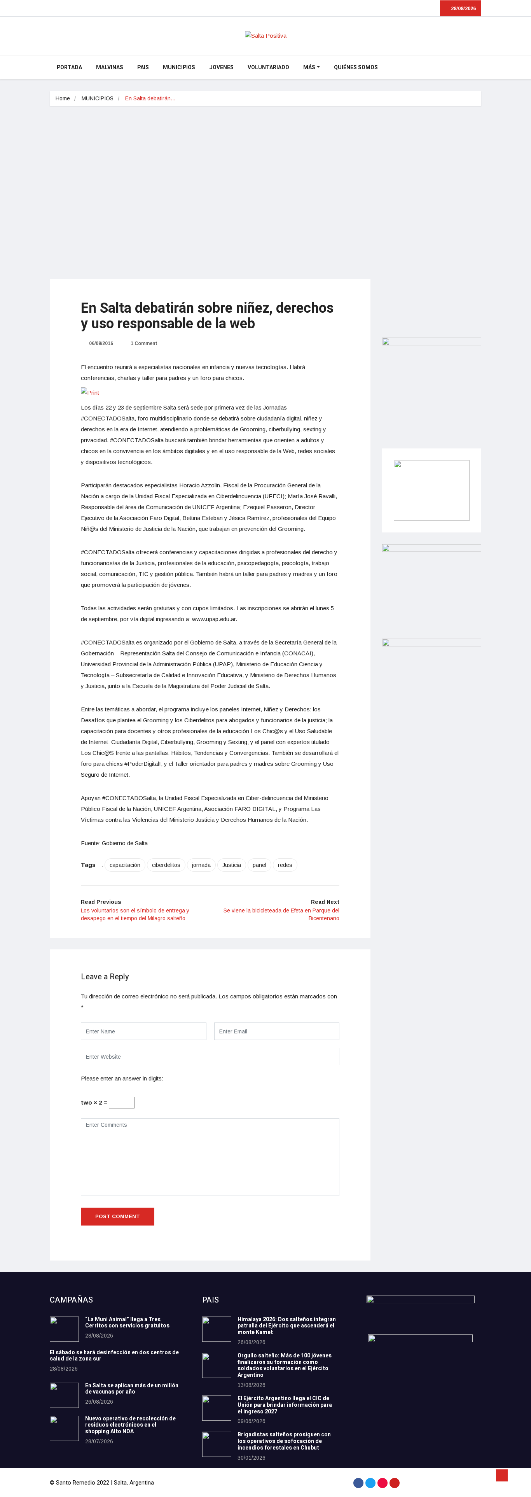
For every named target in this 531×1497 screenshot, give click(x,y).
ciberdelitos (166, 865)
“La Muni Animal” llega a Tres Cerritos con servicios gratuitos (127, 1322)
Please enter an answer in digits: (122, 1078)
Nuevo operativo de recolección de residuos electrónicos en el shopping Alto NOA (130, 1425)
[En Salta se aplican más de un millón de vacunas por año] (64, 1395)
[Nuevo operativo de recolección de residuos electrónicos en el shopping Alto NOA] (64, 1428)
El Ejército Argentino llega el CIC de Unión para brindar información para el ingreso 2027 (285, 1405)
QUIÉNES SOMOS (356, 67)
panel (259, 865)
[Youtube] (395, 1483)
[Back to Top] (502, 1475)
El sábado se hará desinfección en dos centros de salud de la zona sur (114, 1355)
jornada (201, 865)
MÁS (309, 67)
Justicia (231, 865)
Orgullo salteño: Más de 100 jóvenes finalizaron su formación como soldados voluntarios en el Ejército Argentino (285, 1365)
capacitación (125, 865)
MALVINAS (109, 67)
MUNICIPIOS (179, 67)
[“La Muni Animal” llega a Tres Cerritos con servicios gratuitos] (64, 1329)
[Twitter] (370, 1483)
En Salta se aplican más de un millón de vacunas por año (131, 1388)
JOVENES (221, 67)
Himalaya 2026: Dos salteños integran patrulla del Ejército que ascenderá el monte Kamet (287, 1326)
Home (63, 98)
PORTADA (69, 67)
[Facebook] (358, 1483)
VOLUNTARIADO (268, 67)
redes (285, 865)
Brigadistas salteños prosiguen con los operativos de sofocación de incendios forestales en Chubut (284, 1441)
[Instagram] (382, 1483)
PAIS (143, 67)
